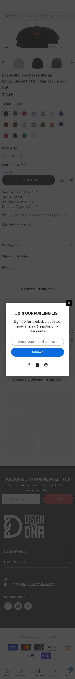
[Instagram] (37, 365)
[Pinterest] (46, 365)
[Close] (69, 303)
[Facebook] (29, 365)
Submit (37, 352)
